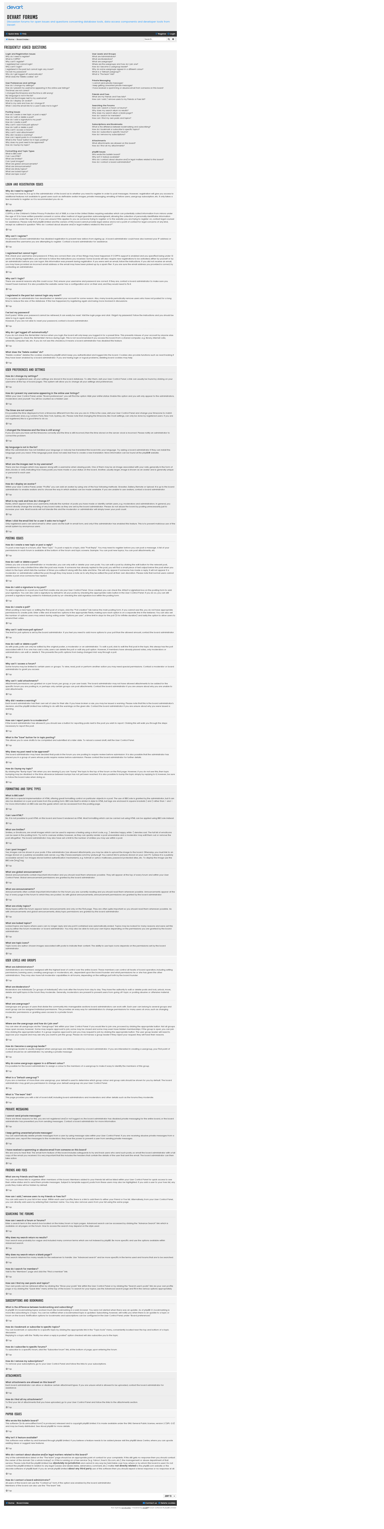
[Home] (15, 7)
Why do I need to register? (18, 56)
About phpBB (46, 1426)
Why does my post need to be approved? (25, 142)
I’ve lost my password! (16, 72)
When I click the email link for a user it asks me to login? (32, 106)
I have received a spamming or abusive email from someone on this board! (128, 88)
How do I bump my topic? (18, 145)
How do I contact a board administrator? (111, 162)
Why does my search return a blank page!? (112, 113)
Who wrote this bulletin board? (106, 154)
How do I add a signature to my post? (23, 119)
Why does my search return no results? (110, 110)
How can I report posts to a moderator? (24, 137)
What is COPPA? (13, 59)
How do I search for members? (106, 115)
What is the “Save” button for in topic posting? (27, 140)
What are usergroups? (102, 61)
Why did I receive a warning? (19, 135)
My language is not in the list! (19, 95)
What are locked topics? (17, 171)
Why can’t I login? (14, 67)
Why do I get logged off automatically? (24, 74)
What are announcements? (18, 166)
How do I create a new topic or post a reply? (26, 114)
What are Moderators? (102, 59)
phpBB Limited (89, 1423)
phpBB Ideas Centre (140, 1440)
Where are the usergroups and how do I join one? (115, 64)
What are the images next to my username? (26, 98)
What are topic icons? (16, 174)
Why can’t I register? (15, 61)
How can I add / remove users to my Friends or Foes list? (118, 99)
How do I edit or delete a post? (20, 117)
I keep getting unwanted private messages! (112, 85)
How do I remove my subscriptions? (108, 134)
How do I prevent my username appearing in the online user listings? (38, 88)
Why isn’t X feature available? (106, 157)
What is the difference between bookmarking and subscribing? (121, 127)
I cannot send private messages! (107, 83)
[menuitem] (23, 34)
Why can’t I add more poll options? (22, 125)
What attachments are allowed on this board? (114, 143)
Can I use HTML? (13, 156)
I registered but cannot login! (19, 64)
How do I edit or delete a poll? (19, 127)
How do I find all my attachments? (108, 146)
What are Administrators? (104, 56)
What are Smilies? (14, 159)
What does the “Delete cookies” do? (22, 77)
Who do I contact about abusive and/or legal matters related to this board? (128, 159)
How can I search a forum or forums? (109, 108)
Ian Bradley (126, 1508)
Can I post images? (15, 161)
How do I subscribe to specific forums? (110, 132)
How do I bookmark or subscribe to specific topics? (116, 129)
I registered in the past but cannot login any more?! (30, 69)
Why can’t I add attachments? (20, 132)
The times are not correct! (18, 90)
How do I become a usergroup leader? (110, 67)
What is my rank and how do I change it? (25, 103)
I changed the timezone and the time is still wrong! (29, 93)
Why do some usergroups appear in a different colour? (117, 69)
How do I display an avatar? (19, 101)
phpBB (145, 452)
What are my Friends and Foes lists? (109, 97)
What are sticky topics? (16, 169)
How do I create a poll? (16, 122)
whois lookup (43, 1460)
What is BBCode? (14, 153)
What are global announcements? (22, 164)
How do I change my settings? (20, 85)
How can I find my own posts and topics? (111, 118)
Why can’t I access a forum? (19, 130)
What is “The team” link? (103, 74)
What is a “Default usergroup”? (106, 72)
